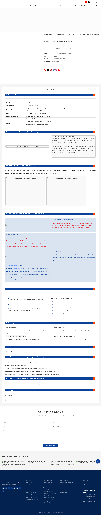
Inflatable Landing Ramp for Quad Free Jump (88, 34)
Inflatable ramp (12, 265)
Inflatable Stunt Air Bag (60, 34)
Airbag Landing (18, 268)
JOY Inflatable (44, 34)
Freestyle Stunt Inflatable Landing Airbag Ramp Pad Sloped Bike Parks (13, 465)
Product (51, 34)
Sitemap (55, 512)
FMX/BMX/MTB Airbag (71, 34)
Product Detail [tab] (50, 89)
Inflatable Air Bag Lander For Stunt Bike (35, 462)
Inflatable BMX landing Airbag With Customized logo (62, 464)
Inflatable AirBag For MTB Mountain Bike (85, 462)
